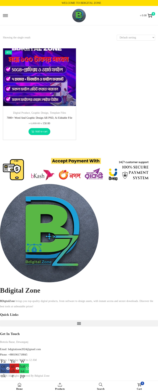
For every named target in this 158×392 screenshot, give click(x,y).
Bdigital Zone (20, 290)
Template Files (58, 112)
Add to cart (41, 131)
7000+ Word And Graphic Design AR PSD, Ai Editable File (39, 117)
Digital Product (21, 112)
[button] (79, 323)
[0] (150, 15)
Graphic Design (39, 112)
